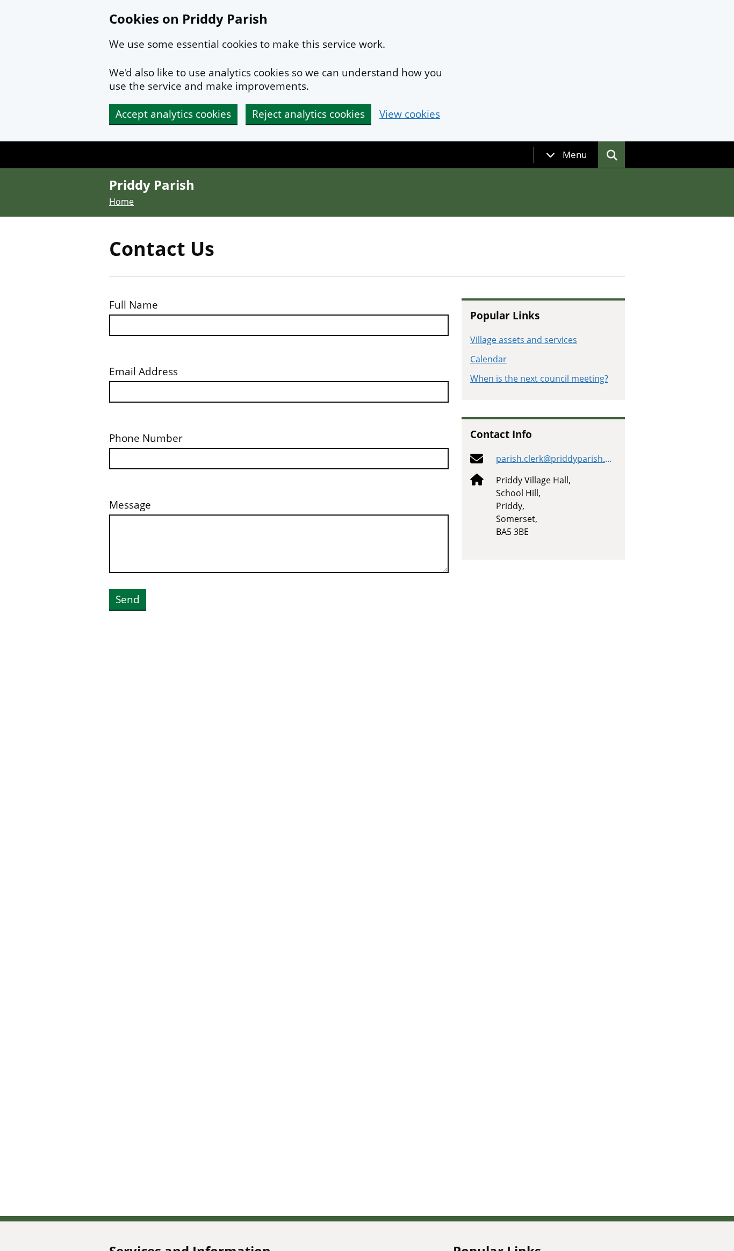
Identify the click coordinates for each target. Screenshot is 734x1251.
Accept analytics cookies (173, 114)
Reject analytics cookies (308, 114)
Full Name (133, 305)
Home (121, 202)
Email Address (143, 371)
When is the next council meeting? (539, 378)
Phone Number (146, 438)
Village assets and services (523, 340)
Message (130, 505)
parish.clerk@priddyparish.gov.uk (555, 459)
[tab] (566, 154)
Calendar (488, 359)
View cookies (409, 114)
